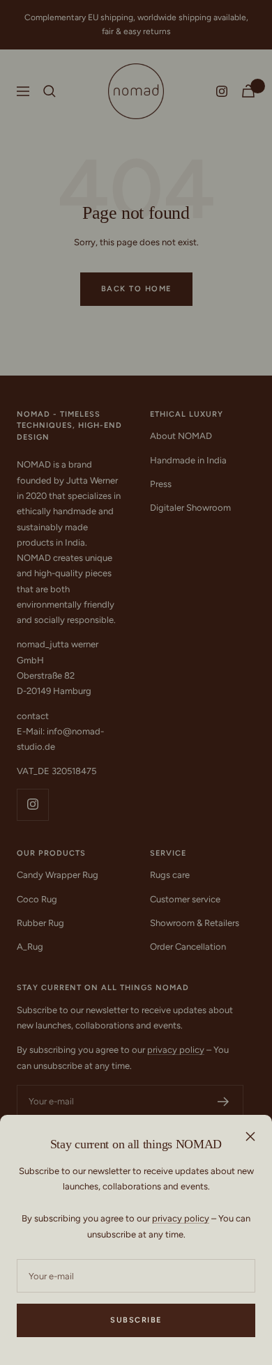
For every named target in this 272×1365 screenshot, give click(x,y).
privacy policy (180, 1218)
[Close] (250, 1136)
